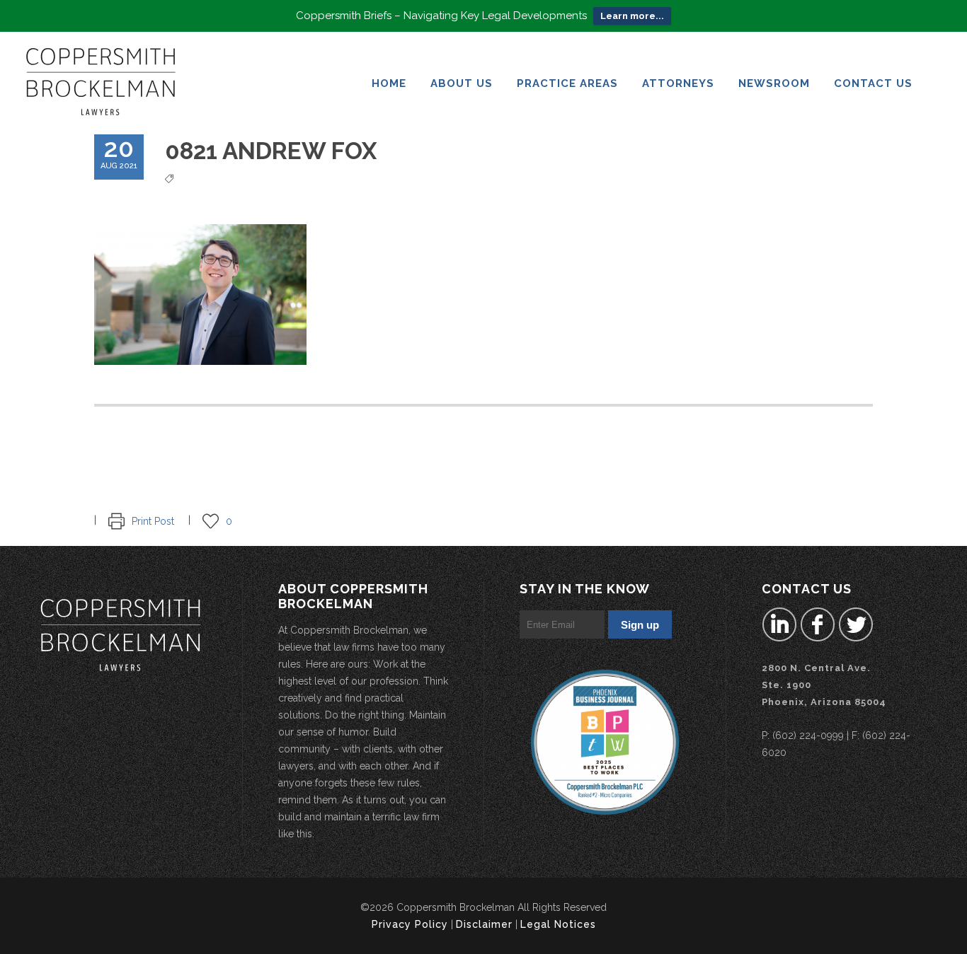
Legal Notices (558, 924)
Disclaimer (484, 924)
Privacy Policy (410, 924)
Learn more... (632, 16)
